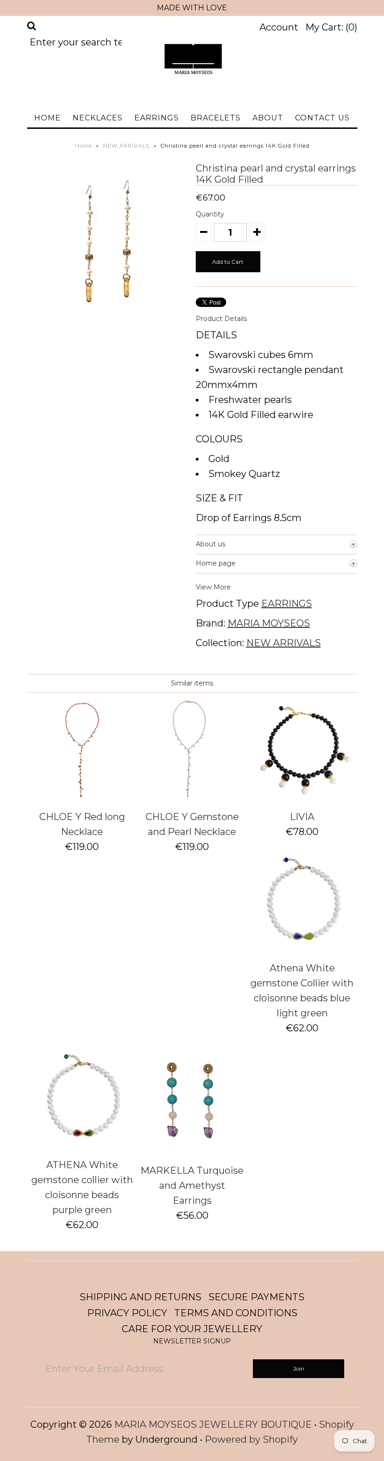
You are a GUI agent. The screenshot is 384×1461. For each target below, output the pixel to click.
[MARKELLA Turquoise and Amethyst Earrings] (192, 1150)
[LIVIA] (302, 797)
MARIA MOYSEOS (269, 623)
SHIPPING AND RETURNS (140, 1297)
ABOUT (267, 117)
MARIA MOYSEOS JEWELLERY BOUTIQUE (213, 1424)
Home (83, 145)
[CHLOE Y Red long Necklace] (81, 797)
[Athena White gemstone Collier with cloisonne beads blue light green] (302, 948)
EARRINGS (156, 117)
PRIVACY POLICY (127, 1313)
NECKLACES (98, 117)
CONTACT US (322, 117)
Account (278, 27)
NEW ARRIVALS (126, 145)
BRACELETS (216, 117)
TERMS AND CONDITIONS (235, 1313)
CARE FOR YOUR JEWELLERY (192, 1328)
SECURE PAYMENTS (256, 1297)
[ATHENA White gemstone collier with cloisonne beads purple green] (81, 1145)
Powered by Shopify (251, 1439)
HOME (47, 117)
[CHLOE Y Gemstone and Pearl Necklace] (192, 797)
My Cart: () (331, 27)
